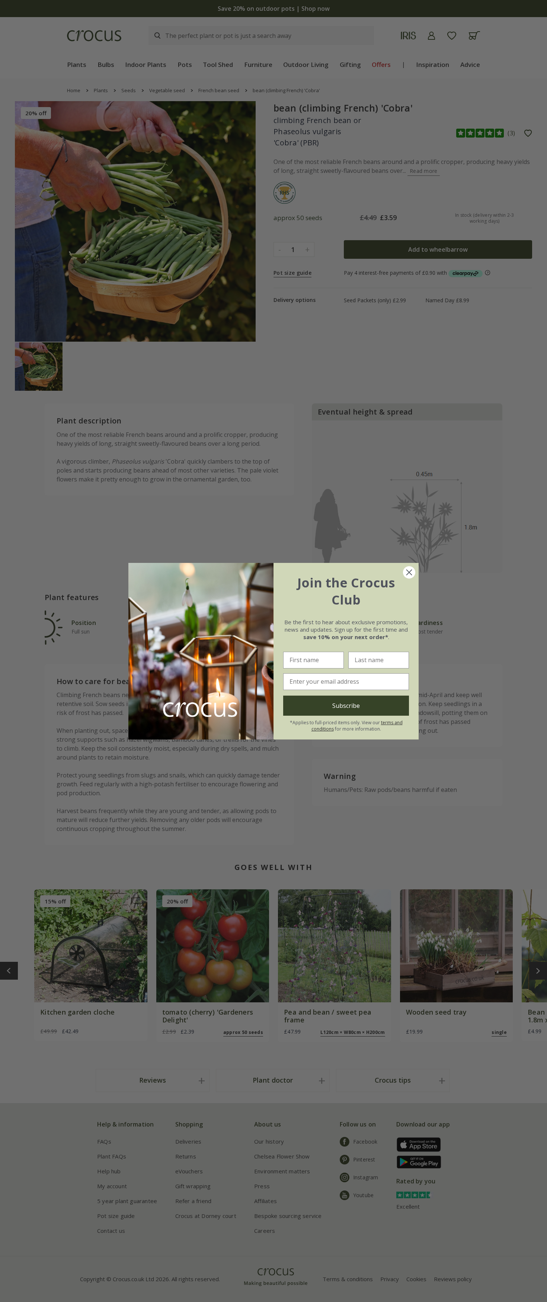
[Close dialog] (409, 572)
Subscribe (346, 706)
